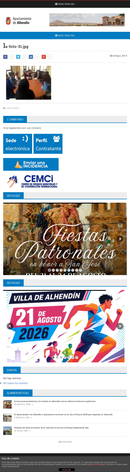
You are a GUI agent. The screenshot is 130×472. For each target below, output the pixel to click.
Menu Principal (66, 4)
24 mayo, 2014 (119, 55)
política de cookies (97, 464)
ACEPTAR (66, 470)
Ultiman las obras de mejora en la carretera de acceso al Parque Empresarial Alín (51, 427)
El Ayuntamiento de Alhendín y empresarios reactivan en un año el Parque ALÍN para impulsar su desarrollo (63, 414)
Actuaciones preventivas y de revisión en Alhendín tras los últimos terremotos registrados (54, 401)
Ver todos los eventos (15, 383)
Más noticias (65, 442)
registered (14, 127)
